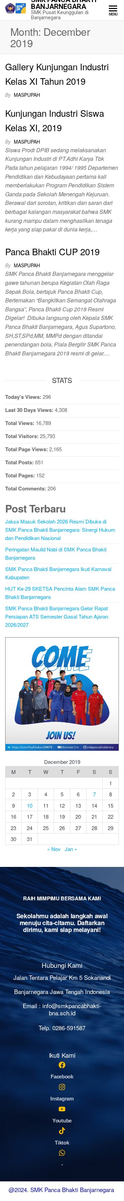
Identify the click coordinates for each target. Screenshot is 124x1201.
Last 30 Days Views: (30, 410)
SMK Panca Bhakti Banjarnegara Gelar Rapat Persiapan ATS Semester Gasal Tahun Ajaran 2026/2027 (56, 616)
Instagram (61, 1098)
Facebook (62, 1076)
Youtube (62, 1121)
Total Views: (20, 423)
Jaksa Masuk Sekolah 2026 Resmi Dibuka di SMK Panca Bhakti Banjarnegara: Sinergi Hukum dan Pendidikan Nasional (60, 529)
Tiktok (62, 1143)
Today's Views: (24, 397)
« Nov (54, 848)
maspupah (27, 94)
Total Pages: (20, 475)
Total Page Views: (27, 449)
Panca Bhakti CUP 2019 (52, 251)
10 (29, 805)
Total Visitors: (22, 436)
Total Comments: (26, 488)
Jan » (71, 848)
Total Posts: (20, 462)
